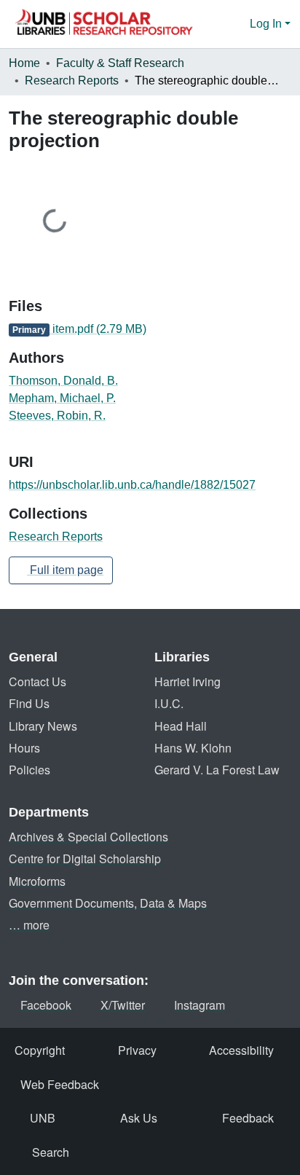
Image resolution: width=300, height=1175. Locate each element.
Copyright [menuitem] (40, 1050)
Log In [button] (267, 23)
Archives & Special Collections (88, 836)
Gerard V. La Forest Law (217, 769)
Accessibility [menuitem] (241, 1050)
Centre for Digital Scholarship (85, 858)
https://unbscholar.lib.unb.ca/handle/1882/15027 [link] (132, 485)
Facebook (45, 1005)
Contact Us (37, 681)
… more (29, 924)
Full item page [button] (65, 570)
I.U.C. (168, 703)
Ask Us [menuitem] (138, 1117)
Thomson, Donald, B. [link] (63, 380)
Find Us (29, 703)
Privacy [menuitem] (137, 1050)
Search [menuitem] (50, 1152)
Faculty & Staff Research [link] (120, 63)
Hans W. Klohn (193, 747)
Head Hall (180, 726)
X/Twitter (122, 1005)
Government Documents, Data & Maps (108, 903)
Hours (24, 747)
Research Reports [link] (72, 80)
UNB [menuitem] (42, 1117)
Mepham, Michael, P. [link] (62, 398)
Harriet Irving (187, 681)
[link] (150, 329)
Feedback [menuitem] (248, 1117)
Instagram (199, 1005)
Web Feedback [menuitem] (59, 1084)
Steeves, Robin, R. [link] (57, 415)
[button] (103, 24)
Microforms (37, 881)
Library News (43, 726)
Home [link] (24, 63)
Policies (29, 769)
